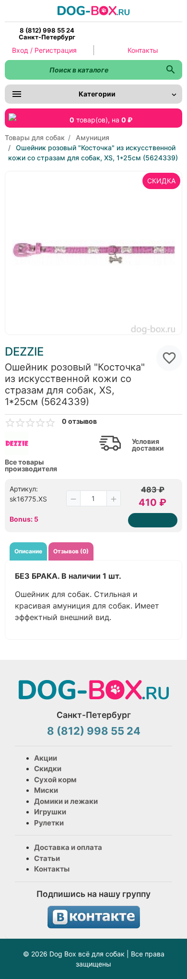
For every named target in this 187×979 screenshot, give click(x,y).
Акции (45, 758)
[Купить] (152, 520)
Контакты (143, 50)
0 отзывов (79, 421)
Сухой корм (55, 779)
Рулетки (49, 822)
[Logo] (93, 10)
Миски (46, 790)
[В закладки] (169, 358)
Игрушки (50, 811)
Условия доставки (148, 445)
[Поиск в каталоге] (170, 70)
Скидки (47, 768)
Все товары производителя (31, 465)
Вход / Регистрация (44, 50)
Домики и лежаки (66, 801)
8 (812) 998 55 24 (93, 731)
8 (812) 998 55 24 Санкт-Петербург (47, 33)
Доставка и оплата (68, 847)
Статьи (47, 858)
